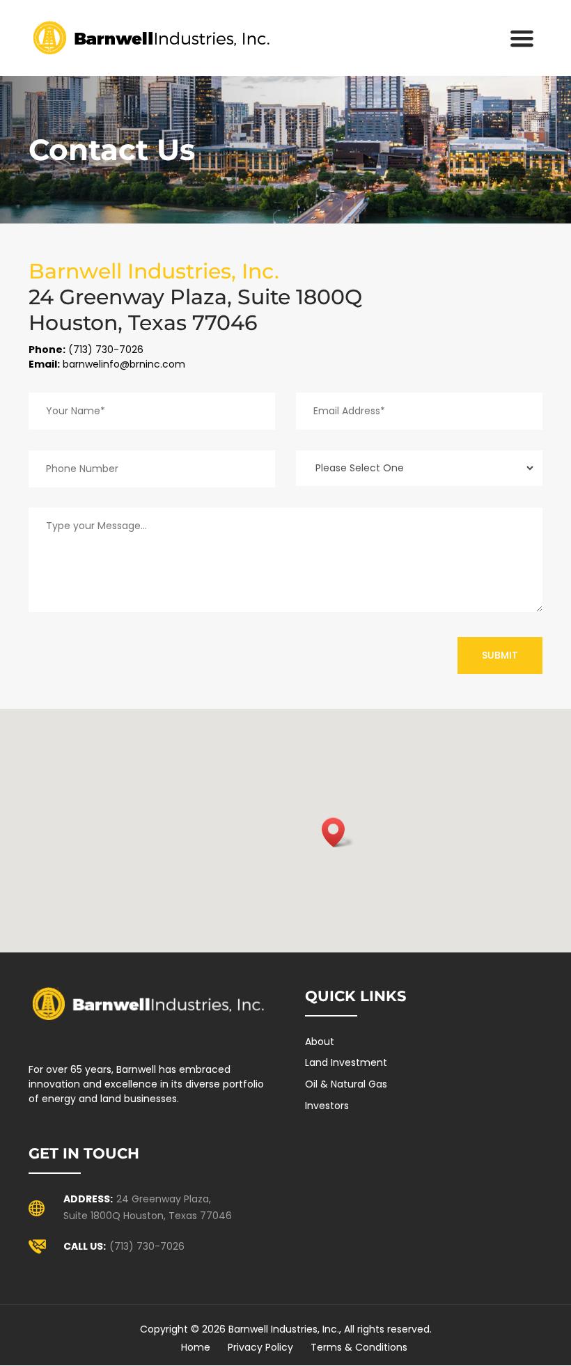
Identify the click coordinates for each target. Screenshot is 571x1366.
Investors (327, 1106)
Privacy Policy (260, 1347)
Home (195, 1347)
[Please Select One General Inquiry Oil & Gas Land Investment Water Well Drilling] (419, 468)
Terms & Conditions (359, 1347)
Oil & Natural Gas (346, 1084)
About (319, 1042)
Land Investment (346, 1062)
